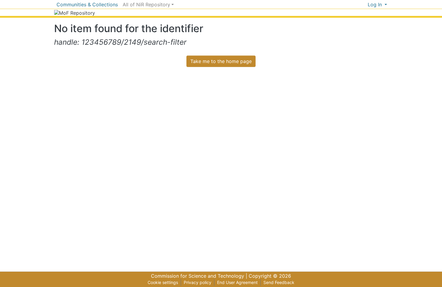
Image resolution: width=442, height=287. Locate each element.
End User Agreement (237, 282)
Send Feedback (278, 282)
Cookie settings (163, 282)
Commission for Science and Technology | (200, 276)
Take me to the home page (221, 61)
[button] (363, 5)
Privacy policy (197, 282)
